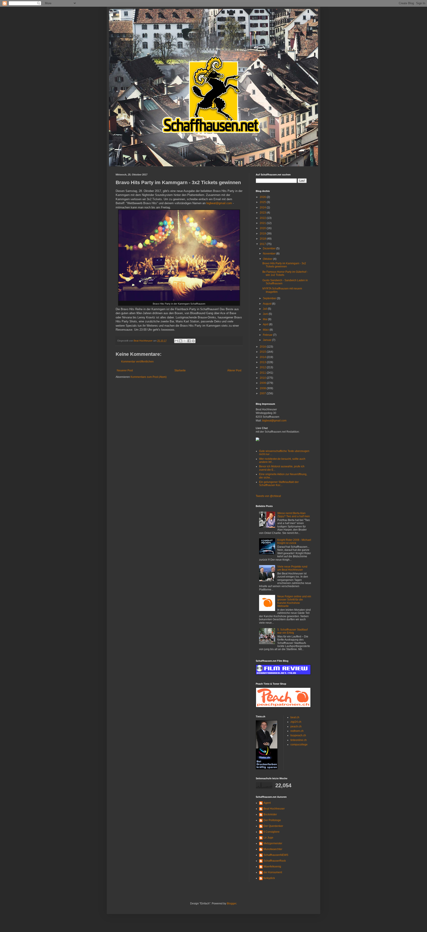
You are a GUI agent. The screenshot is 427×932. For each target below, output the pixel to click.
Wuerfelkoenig (272, 866)
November (269, 253)
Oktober (268, 258)
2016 (263, 346)
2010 (263, 377)
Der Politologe (272, 820)
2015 (263, 351)
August (267, 303)
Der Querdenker (273, 826)
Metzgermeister (273, 843)
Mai (265, 319)
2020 (263, 228)
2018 (263, 238)
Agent (267, 802)
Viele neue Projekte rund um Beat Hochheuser (292, 568)
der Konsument (273, 872)
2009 (263, 383)
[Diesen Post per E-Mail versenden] (176, 341)
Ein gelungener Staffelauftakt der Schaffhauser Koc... (279, 483)
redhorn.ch (297, 731)
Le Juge (268, 837)
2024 (263, 207)
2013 (263, 362)
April (266, 324)
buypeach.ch (298, 735)
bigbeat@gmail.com (219, 203)
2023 (263, 212)
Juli (265, 308)
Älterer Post (234, 370)
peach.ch (296, 726)
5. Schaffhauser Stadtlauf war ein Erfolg (292, 631)
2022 (263, 218)
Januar (267, 340)
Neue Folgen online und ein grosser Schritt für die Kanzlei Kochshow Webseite (294, 601)
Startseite (180, 370)
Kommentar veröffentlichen (137, 361)
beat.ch (294, 717)
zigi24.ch (295, 721)
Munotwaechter (273, 849)
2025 (263, 202)
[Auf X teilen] (185, 341)
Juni (266, 313)
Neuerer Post (125, 370)
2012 (263, 367)
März (266, 329)
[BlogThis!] (180, 341)
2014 (263, 357)
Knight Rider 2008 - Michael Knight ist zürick (294, 541)
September (270, 298)
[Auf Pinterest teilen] (193, 341)
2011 (263, 372)
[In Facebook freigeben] (189, 341)
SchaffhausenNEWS (276, 855)
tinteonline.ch (298, 740)
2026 (263, 197)
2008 (263, 388)
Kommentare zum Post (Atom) (149, 376)
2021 (263, 223)
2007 (263, 393)
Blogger (231, 903)
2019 (263, 233)
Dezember (269, 248)
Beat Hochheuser (274, 808)
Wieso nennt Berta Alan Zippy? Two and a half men (293, 515)
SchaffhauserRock (275, 860)
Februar (268, 334)
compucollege (299, 744)
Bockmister (270, 814)
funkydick (269, 878)
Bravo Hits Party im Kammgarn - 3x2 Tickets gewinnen (284, 265)
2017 (263, 244)
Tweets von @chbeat (268, 496)
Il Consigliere (272, 831)
